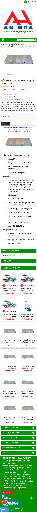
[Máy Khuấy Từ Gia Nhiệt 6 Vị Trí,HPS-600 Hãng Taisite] (9, 279)
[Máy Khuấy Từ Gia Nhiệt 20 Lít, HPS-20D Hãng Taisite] (27, 279)
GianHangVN (22, 511)
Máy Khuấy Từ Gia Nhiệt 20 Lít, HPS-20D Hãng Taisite (27, 290)
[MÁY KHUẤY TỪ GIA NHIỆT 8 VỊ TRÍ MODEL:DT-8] (18, 60)
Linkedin (25, 89)
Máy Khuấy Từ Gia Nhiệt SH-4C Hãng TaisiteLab (27, 316)
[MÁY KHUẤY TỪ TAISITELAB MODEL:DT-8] (9, 408)
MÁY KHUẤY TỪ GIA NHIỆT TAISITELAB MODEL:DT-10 (9, 394)
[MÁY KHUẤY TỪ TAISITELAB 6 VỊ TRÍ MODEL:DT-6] (27, 408)
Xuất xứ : (10, 97)
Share (5, 89)
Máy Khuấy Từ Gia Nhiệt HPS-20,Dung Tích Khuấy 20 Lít (9, 316)
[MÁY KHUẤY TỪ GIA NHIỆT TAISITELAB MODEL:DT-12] (9, 357)
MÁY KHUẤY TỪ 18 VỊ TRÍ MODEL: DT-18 (27, 341)
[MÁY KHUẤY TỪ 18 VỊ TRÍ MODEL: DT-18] (27, 331)
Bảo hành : (9, 99)
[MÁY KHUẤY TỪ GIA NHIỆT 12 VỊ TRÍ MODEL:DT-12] (27, 357)
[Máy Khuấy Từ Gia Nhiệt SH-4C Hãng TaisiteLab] (27, 305)
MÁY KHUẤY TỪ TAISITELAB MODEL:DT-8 (9, 419)
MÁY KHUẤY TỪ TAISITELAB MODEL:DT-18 (9, 342)
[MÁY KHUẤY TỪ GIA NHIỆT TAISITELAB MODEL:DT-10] (9, 382)
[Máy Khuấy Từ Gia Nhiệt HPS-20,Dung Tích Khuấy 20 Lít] (9, 305)
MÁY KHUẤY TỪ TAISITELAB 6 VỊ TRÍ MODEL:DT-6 (27, 419)
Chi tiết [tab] (5, 123)
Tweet (15, 89)
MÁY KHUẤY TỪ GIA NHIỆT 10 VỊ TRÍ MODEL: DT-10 (27, 394)
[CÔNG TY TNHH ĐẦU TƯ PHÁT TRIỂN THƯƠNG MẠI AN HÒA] (18, 37)
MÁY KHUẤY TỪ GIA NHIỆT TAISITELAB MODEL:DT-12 (9, 368)
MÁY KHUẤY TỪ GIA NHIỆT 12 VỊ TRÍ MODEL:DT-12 (27, 368)
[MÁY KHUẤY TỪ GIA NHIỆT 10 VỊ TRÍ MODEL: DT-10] (27, 382)
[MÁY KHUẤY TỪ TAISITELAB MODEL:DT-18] (9, 331)
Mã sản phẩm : (8, 94)
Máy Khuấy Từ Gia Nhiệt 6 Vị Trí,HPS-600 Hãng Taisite (9, 290)
